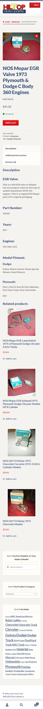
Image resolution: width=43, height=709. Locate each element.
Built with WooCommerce (13, 696)
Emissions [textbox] (20, 594)
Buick (8, 620)
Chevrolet (12, 624)
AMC (12, 616)
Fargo (22, 640)
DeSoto (10, 635)
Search (21, 705)
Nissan (32, 657)
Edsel (16, 640)
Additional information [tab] (15, 155)
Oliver (22, 662)
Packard (33, 662)
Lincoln (20, 653)
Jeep (31, 649)
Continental (22, 630)
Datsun (29, 630)
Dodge (10, 139)
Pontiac (26, 667)
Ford (28, 640)
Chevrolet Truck (28, 624)
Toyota (14, 674)
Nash (27, 657)
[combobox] (21, 593)
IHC (14, 649)
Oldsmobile (12, 661)
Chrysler (12, 629)
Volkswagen (22, 674)
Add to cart (10, 123)
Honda (34, 645)
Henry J (28, 645)
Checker (24, 621)
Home (7, 22)
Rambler (9, 671)
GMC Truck (18, 644)
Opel (27, 662)
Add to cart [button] (11, 358)
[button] (37, 36)
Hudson (9, 649)
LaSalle (13, 654)
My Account (7, 705)
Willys (31, 674)
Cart (33, 703)
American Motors (24, 616)
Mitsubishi (20, 658)
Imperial (22, 649)
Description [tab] (10, 148)
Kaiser (8, 654)
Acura (7, 617)
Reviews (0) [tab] (10, 162)
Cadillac (16, 620)
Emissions (15, 22)
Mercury (10, 657)
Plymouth (17, 139)
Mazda (27, 654)
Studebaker (18, 671)
